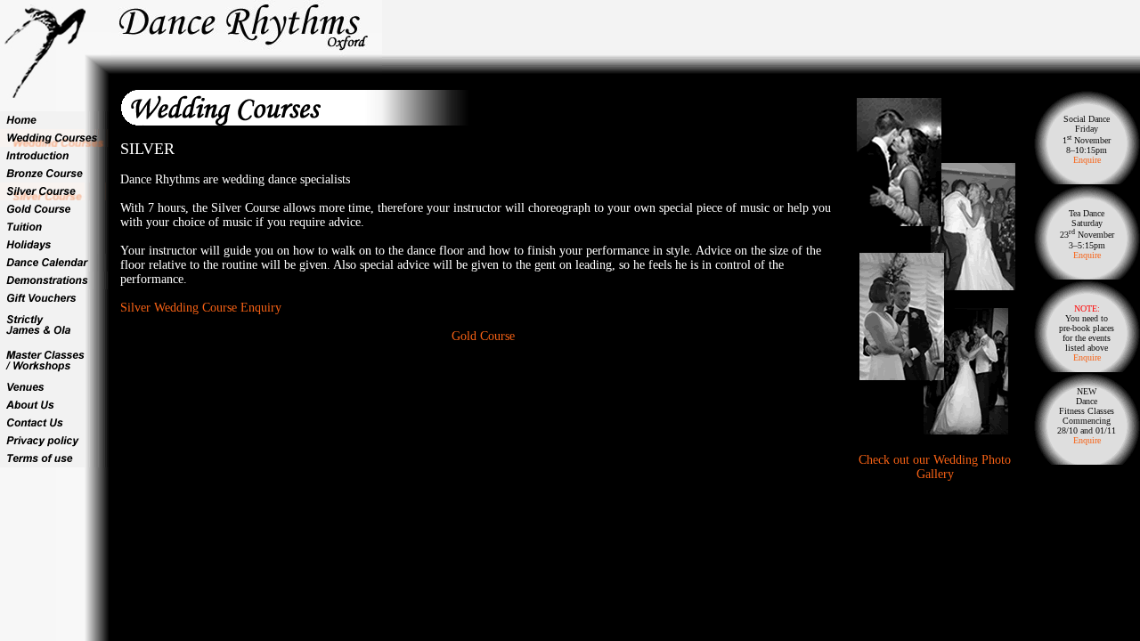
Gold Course (483, 336)
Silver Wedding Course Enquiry (200, 307)
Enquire (1087, 160)
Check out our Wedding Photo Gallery (935, 467)
